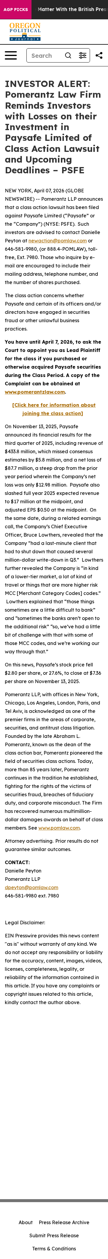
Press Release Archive (64, 1222)
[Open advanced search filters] (82, 55)
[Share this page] (99, 55)
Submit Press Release (54, 1235)
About (26, 1222)
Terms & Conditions (54, 1249)
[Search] (68, 55)
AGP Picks (16, 9)
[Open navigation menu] (11, 55)
